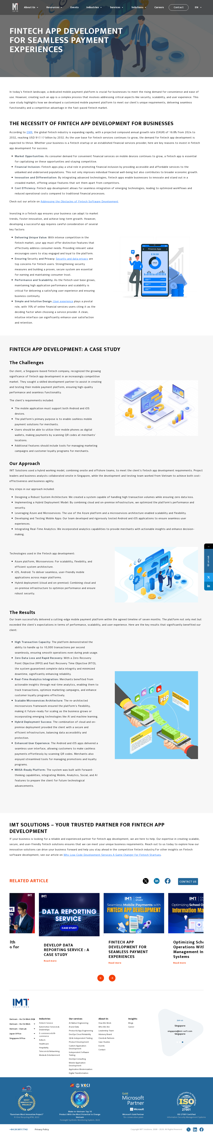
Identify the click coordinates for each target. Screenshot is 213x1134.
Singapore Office (17, 1038)
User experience (62, 301)
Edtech (42, 1039)
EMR (29, 132)
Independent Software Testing (79, 1054)
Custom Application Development (77, 1047)
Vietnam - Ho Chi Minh (19, 1023)
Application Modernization (80, 1069)
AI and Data (74, 1026)
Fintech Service (46, 1022)
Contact (179, 7)
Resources (52, 7)
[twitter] (146, 881)
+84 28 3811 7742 (18, 1129)
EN (197, 7)
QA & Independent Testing (80, 1038)
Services (115, 7)
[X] (208, 577)
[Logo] (15, 7)
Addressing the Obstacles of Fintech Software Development (79, 201)
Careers (159, 7)
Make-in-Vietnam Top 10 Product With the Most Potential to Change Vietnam (79, 1114)
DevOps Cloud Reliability (80, 1034)
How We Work (105, 1022)
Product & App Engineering (81, 1030)
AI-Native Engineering (78, 1022)
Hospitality (43, 1047)
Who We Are (104, 1026)
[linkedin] (157, 881)
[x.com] (189, 1130)
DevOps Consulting (77, 1058)
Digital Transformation (78, 1073)
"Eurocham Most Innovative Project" (26, 1114)
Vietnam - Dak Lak (17, 1028)
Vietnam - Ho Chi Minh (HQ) (22, 1019)
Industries (92, 7)
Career (131, 1026)
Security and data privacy (72, 259)
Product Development (79, 1041)
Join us (180, 1020)
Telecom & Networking (49, 1051)
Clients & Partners (106, 1038)
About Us (29, 7)
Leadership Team (106, 1030)
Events (74, 7)
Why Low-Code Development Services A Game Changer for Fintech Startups (112, 855)
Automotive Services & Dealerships (49, 1028)
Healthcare (44, 1043)
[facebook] (168, 881)
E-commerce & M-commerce (47, 1035)
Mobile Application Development (77, 1064)
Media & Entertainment (49, 1055)
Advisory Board (105, 1034)
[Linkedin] (208, 586)
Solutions (137, 7)
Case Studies (104, 1041)
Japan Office (15, 1033)
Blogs (130, 1022)
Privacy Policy (42, 1129)
